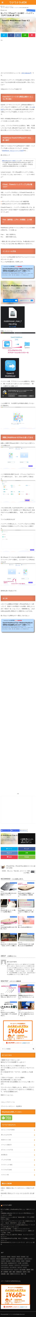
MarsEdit (8, 1261)
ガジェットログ (6, 830)
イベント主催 (6, 1144)
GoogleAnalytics (5, 1258)
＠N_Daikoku (26, 73)
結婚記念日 (19, 1271)
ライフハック (16, 830)
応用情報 (6, 1271)
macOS (3, 1261)
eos (27, 1256)
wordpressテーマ (12, 1263)
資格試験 (3, 1274)
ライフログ (6, 1169)
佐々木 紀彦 (22, 1269)
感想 (10, 1271)
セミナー (20, 1267)
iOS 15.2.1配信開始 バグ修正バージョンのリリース (15, 1228)
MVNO (13, 1261)
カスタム (11, 1265)
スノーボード (13, 1267)
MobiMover (24, 830)
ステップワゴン (5, 1267)
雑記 (22, 1274)
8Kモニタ (3, 1256)
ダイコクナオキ (12, 962)
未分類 (4, 1154)
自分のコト (6, 1139)
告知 (32, 1269)
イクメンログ (4, 1265)
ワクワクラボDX (18, 2)
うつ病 (19, 1263)
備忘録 (28, 1269)
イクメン (5, 1174)
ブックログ (6, 1159)
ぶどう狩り (25, 1263)
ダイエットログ (7, 1149)
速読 (8, 1274)
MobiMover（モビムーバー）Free (12, 150)
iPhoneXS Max (19, 1258)
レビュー (16, 1269)
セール (24, 1267)
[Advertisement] (18, 55)
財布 (29, 1271)
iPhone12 (12, 1258)
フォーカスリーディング (7, 1269)
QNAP (22, 1261)
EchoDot (23, 1256)
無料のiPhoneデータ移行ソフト (10, 160)
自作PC (24, 1271)
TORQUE (28, 1261)
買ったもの (6, 1134)
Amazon (14, 1256)
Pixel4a (18, 1261)
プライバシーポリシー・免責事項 (11, 1106)
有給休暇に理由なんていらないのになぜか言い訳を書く (17, 1194)
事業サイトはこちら (7, 1095)
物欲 (14, 1271)
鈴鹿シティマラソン (15, 1274)
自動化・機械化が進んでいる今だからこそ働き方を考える (17, 1189)
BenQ (18, 1256)
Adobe (8, 1256)
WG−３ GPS (4, 1263)
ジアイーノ (17, 1265)
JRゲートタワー (28, 1258)
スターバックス (25, 1265)
